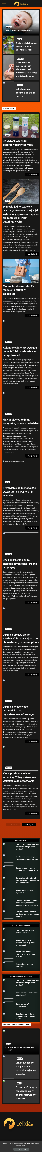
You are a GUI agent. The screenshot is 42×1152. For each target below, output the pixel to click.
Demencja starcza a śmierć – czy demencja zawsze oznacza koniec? (27, 914)
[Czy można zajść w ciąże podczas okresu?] (8, 932)
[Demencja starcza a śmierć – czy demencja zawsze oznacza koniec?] (8, 914)
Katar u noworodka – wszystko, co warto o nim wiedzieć (25, 954)
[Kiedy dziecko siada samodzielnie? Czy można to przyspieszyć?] (8, 943)
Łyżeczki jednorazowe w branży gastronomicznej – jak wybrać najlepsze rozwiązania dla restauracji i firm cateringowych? (21, 214)
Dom (7, 135)
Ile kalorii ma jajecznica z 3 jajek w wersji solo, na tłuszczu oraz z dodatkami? (27, 880)
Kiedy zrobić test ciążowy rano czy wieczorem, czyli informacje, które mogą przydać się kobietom (26, 69)
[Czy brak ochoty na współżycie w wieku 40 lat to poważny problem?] (8, 847)
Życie (7, 201)
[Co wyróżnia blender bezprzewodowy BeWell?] (21, 126)
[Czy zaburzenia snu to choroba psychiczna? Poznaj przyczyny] (21, 544)
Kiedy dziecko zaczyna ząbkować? (18, 30)
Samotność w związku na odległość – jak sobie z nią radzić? (26, 1016)
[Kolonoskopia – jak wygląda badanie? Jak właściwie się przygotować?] (21, 332)
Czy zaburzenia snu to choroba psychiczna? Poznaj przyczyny (20, 563)
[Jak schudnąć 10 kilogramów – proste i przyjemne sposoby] (8, 1067)
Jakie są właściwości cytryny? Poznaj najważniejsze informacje (18, 710)
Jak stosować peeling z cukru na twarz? (25, 93)
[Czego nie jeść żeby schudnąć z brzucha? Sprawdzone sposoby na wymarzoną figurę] (8, 903)
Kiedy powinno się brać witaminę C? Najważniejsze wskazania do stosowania (19, 777)
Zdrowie (9, 342)
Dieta (19, 39)
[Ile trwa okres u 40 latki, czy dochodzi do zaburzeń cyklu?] (8, 869)
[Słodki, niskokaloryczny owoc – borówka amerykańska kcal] (8, 45)
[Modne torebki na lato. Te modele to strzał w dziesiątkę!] (21, 271)
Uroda (19, 85)
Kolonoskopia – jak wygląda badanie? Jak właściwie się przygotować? (20, 351)
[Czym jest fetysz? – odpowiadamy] (8, 1005)
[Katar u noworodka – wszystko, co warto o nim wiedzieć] (8, 954)
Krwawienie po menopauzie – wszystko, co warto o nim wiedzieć (20, 491)
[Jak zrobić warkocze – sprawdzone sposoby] (21, 1042)
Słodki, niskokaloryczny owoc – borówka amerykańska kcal (26, 46)
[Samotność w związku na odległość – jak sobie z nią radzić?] (8, 1017)
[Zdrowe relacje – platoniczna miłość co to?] (8, 994)
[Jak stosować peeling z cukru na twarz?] (8, 91)
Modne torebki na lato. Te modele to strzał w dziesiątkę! (18, 290)
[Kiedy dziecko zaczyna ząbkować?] (21, 22)
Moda (8, 280)
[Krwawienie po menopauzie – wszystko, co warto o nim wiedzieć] (21, 472)
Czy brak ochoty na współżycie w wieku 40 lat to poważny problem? (27, 847)
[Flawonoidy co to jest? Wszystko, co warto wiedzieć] (21, 404)
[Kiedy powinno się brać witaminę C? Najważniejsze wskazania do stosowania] (21, 758)
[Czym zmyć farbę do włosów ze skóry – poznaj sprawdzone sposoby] (8, 1091)
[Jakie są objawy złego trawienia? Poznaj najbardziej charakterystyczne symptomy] (21, 619)
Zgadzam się (21, 1149)
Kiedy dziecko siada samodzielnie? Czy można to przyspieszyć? (26, 943)
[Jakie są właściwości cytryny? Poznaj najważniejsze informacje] (21, 691)
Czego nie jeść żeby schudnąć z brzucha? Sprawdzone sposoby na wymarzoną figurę (27, 903)
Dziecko (9, 27)
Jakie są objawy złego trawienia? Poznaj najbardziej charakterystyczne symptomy (21, 638)
